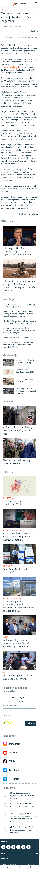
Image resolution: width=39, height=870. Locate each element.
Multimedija (10, 355)
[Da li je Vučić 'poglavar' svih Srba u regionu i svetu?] (19, 660)
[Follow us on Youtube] (13, 847)
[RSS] (23, 847)
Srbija (5, 637)
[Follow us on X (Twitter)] (8, 847)
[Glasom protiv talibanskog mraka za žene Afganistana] (19, 448)
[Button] (33, 31)
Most (5, 673)
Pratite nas (31, 723)
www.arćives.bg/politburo (13, 68)
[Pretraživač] (31, 867)
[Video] (8, 867)
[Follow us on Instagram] (18, 847)
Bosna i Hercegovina (12, 530)
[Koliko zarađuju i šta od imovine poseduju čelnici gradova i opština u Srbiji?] (19, 625)
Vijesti (4, 10)
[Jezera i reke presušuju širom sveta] (8, 381)
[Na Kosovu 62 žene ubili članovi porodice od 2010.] (8, 372)
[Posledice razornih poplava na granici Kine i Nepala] (8, 362)
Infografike (8, 498)
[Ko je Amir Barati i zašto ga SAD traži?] (19, 554)
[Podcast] (19, 867)
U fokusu (8, 472)
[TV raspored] (28, 847)
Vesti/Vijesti (10, 299)
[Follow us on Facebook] (3, 847)
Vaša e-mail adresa (11, 706)
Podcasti (8, 401)
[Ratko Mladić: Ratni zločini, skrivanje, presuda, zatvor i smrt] (19, 415)
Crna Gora (7, 566)
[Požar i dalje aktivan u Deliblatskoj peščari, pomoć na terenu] (8, 391)
